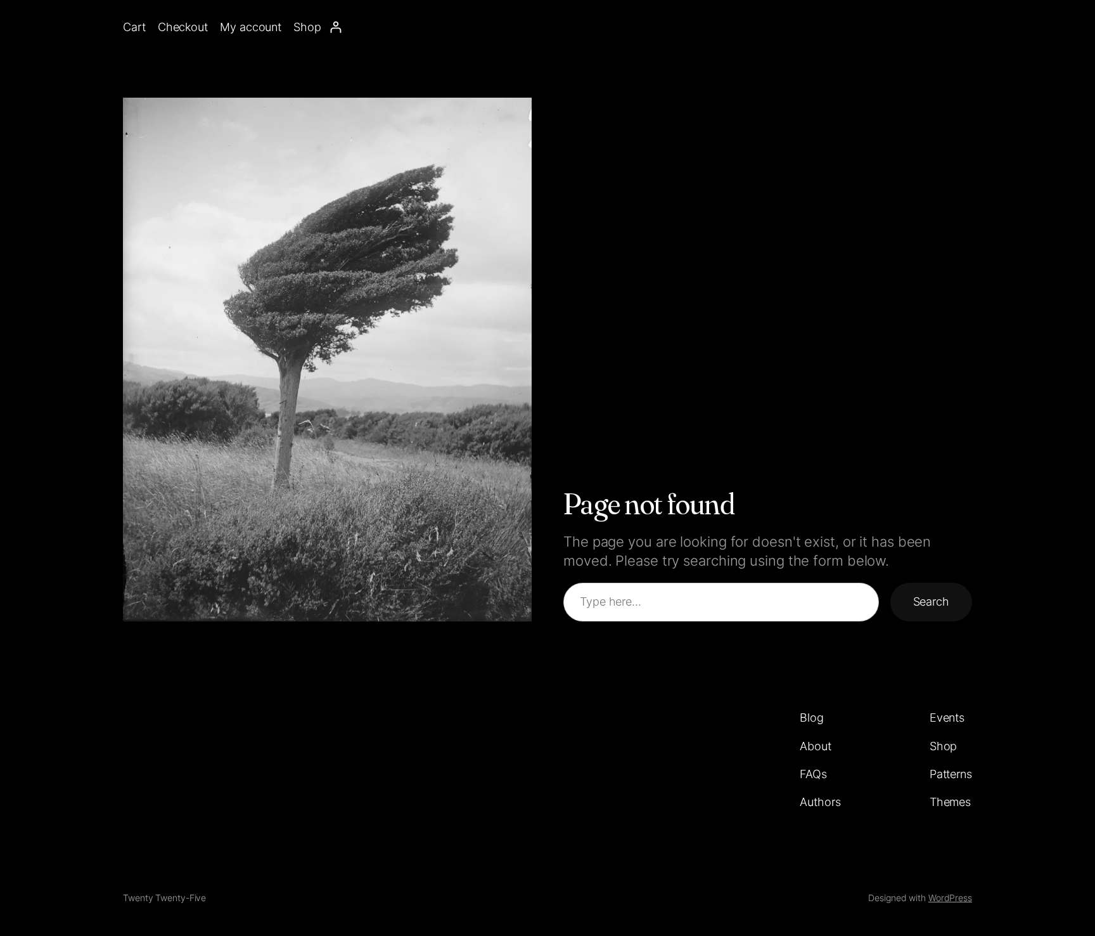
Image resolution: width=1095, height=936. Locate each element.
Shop (307, 27)
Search (931, 601)
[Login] (335, 27)
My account (250, 27)
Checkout (183, 27)
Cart (134, 27)
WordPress (950, 897)
